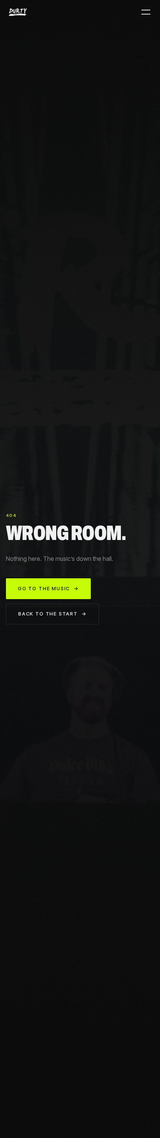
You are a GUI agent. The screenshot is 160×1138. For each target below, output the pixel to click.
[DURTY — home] (17, 11)
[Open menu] (146, 12)
